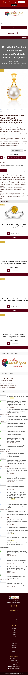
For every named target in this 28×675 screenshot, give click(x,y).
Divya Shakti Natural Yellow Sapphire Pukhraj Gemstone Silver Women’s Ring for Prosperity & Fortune (14, 226)
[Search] (14, 27)
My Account (14, 645)
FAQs (14, 649)
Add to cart (14, 157)
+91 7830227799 (14, 664)
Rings (14, 630)
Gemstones (14, 628)
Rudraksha (14, 634)
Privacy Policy (14, 621)
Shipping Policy (14, 617)
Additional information (13, 171)
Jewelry (7, 165)
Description (3, 171)
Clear (25, 150)
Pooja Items (14, 636)
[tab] (13, 170)
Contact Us (14, 615)
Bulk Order (14, 651)
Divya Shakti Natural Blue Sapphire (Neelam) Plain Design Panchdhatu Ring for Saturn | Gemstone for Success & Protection (14, 263)
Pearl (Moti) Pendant (14, 165)
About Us (14, 613)
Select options (15, 233)
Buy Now (22, 157)
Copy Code (14, 5)
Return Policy (14, 619)
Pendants (21, 165)
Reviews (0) (23, 171)
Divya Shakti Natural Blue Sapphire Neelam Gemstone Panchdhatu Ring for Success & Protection (14, 336)
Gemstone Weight (5, 150)
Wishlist (14, 647)
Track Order (14, 643)
